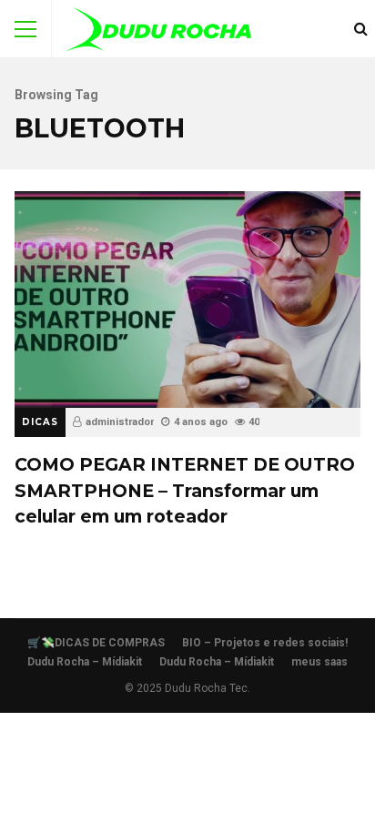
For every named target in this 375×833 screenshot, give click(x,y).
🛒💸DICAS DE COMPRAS (96, 642)
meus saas (319, 661)
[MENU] (25, 29)
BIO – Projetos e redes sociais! (265, 642)
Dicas (40, 422)
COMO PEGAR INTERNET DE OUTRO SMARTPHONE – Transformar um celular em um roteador (187, 299)
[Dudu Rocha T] (158, 33)
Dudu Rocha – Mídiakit (84, 661)
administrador (120, 422)
